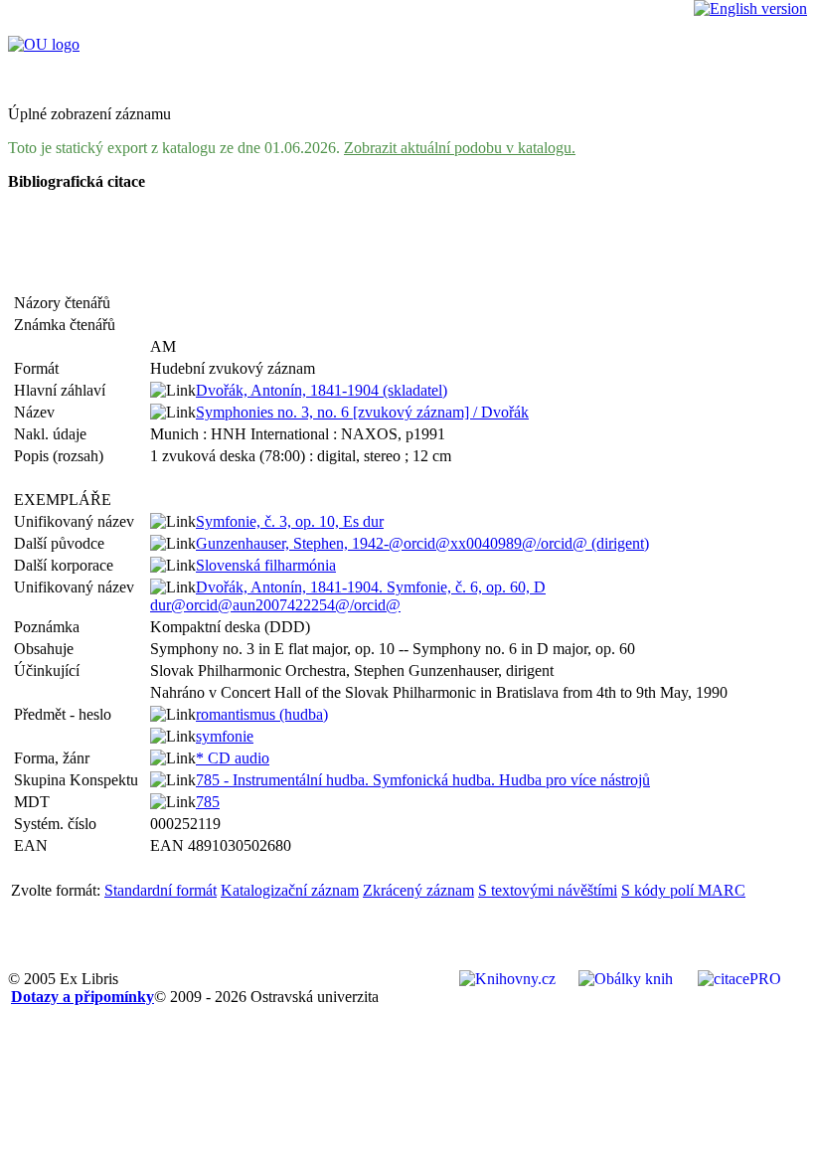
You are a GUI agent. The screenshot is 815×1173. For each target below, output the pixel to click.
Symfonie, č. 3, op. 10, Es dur (290, 521)
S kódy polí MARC (683, 890)
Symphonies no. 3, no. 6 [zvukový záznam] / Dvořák (362, 412)
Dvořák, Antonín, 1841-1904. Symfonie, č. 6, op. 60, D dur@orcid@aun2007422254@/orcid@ (348, 596)
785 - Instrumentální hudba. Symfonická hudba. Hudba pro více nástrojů (423, 779)
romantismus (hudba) (262, 714)
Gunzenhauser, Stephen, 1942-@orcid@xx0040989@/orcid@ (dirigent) (422, 543)
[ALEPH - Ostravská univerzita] (44, 44)
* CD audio (232, 758)
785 (208, 801)
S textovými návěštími (547, 890)
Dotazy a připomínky (82, 996)
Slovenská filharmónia (266, 565)
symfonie (224, 736)
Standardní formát (160, 890)
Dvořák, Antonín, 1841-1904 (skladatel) (321, 390)
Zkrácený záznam (418, 890)
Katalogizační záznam (290, 890)
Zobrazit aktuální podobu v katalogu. (459, 147)
